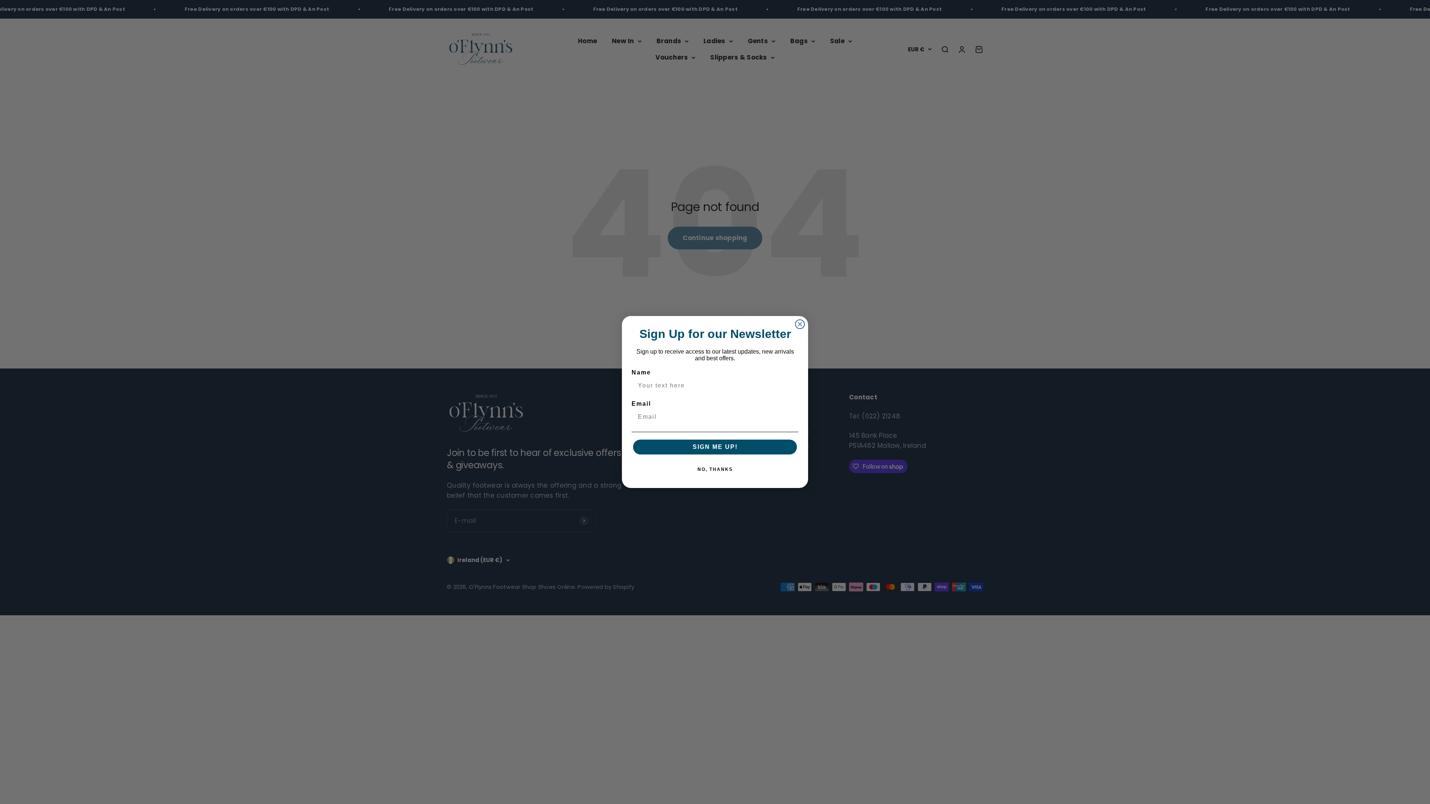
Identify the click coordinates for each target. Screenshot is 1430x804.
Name (641, 372)
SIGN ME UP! (715, 447)
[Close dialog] (799, 324)
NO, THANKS (715, 469)
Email (641, 404)
